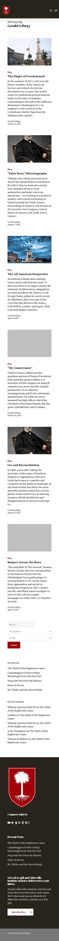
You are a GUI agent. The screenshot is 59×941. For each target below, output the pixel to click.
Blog (10, 72)
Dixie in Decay (16, 685)
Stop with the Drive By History (24, 680)
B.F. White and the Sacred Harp (25, 689)
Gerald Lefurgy (14, 121)
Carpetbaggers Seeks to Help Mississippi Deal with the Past (24, 674)
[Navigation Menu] (56, 10)
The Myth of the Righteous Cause (26, 668)
